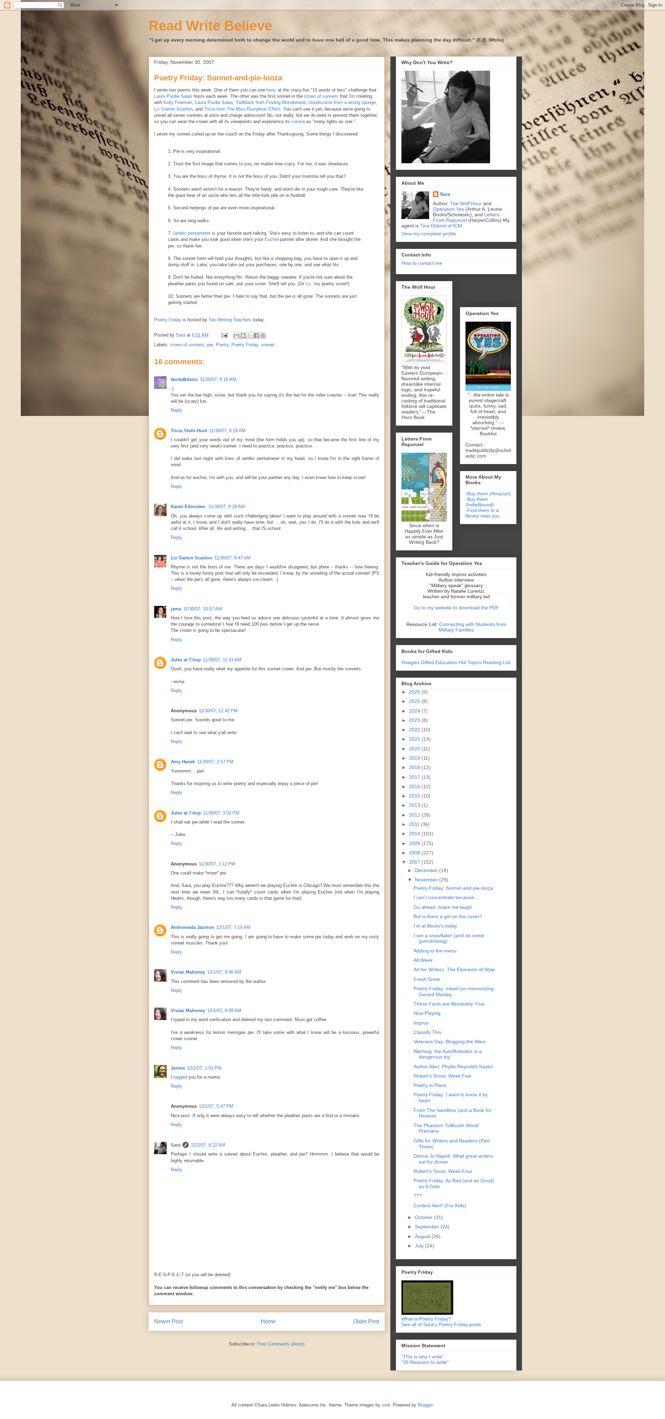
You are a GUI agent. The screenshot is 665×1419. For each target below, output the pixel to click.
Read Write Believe (210, 25)
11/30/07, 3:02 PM (221, 813)
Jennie (178, 1068)
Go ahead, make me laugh (443, 907)
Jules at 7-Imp (186, 659)
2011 (415, 824)
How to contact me (421, 263)
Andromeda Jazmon (192, 927)
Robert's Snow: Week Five (442, 1076)
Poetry (222, 344)
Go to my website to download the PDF (456, 607)
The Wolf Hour (466, 203)
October (424, 1217)
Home (268, 1321)
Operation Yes (448, 209)
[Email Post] (224, 335)
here (270, 90)
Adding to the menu (435, 951)
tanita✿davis (184, 379)
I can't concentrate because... (446, 897)
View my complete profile (428, 233)
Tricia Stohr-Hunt (189, 430)
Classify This (427, 1032)
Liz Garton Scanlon (173, 109)
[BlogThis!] (243, 335)
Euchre (272, 239)
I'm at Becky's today (435, 926)
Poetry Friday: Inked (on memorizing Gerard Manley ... (454, 991)
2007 (415, 862)
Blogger (425, 1405)
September (428, 1226)
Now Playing (427, 1013)
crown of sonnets (321, 96)
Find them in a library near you (483, 513)
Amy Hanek (183, 761)
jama (176, 608)
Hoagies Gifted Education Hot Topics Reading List (455, 662)
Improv (421, 1023)
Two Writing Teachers (230, 319)
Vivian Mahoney (188, 972)
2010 (415, 833)
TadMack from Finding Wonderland (270, 102)
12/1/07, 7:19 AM (233, 927)
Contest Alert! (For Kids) (440, 1205)
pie (210, 344)
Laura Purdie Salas (173, 96)
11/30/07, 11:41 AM (222, 659)
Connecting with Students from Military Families (472, 627)
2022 (415, 729)
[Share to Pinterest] (262, 335)
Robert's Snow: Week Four (443, 1171)
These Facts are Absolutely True (449, 1004)
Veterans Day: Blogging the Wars (450, 1041)
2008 (415, 852)
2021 (415, 739)
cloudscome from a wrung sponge (342, 102)
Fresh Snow (427, 979)
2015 (415, 796)
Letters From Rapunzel (466, 217)
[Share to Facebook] (256, 335)
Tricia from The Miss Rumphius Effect (242, 109)
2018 (415, 767)
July (420, 1245)
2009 (415, 843)
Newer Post (168, 1321)
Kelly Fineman (177, 102)
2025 (415, 701)
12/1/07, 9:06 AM (224, 972)
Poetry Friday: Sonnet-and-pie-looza (453, 888)
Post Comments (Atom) (280, 1344)
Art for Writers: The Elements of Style (454, 969)
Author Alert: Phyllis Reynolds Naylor (453, 1066)
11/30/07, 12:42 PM (218, 710)
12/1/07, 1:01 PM (204, 1068)
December (427, 870)
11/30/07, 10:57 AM (202, 608)
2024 (415, 711)
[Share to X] (249, 335)
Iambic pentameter (192, 233)
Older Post (366, 1321)
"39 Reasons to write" (425, 1362)
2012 (415, 815)
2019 (415, 758)
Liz (308, 283)
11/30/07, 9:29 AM (227, 506)
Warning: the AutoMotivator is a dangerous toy (448, 1054)
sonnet (267, 344)
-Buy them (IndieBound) (480, 501)
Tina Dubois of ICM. (441, 225)
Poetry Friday (167, 319)
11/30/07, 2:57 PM (215, 761)
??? (418, 1196)
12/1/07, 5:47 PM (216, 1106)
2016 (415, 786)
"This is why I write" (422, 1356)
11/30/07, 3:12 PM (217, 864)
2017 (415, 777)
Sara (175, 1145)
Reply (176, 410)
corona (298, 121)
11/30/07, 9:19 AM (227, 430)
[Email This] (236, 335)
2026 (415, 692)
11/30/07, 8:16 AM (218, 379)
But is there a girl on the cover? (448, 916)
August (423, 1236)
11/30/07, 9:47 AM (232, 557)
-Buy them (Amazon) (488, 493)
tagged (180, 1077)
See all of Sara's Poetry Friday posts (441, 1324)
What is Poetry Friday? (426, 1319)
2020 (415, 748)
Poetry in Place (430, 1085)
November (427, 879)
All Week (423, 960)
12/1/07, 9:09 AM (224, 1010)
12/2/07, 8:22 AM (208, 1145)
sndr (386, 1405)
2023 (415, 720)
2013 (415, 805)
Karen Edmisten (188, 506)
